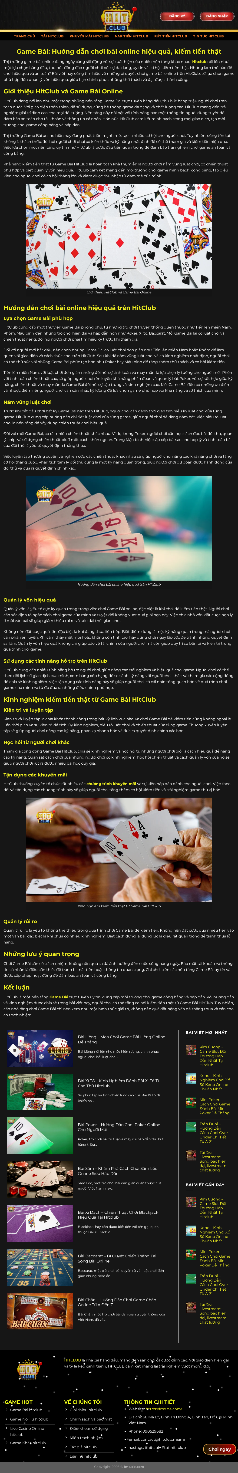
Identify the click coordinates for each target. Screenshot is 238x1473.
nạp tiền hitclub (131, 36)
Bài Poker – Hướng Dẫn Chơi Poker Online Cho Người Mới (119, 1127)
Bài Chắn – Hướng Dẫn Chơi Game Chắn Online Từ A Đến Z (117, 1302)
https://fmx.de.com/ (164, 1409)
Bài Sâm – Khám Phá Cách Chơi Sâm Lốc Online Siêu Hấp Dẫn (117, 1171)
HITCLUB (72, 1360)
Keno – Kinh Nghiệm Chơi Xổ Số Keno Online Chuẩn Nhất (215, 1082)
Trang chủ (24, 36)
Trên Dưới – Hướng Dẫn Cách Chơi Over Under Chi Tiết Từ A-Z (214, 1133)
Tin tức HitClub (208, 36)
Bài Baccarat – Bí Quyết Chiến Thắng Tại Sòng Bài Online (117, 1258)
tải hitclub (52, 36)
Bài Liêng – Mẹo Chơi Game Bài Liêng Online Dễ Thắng (121, 1039)
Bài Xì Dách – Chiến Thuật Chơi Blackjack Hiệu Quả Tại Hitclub (118, 1215)
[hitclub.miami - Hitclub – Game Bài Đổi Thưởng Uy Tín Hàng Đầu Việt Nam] (119, 16)
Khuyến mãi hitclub (89, 36)
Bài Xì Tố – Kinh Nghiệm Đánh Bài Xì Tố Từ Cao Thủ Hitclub (119, 1083)
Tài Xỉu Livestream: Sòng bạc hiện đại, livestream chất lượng (213, 1161)
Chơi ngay (220, 1449)
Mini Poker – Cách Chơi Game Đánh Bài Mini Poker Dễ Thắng (215, 1106)
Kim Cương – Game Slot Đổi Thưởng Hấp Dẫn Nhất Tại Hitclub (213, 1056)
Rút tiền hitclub (170, 36)
